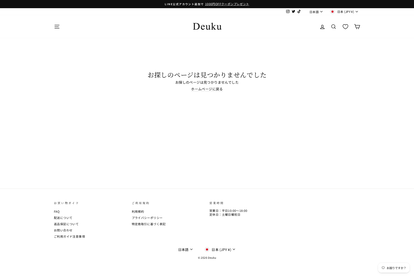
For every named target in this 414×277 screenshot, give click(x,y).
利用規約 (138, 211)
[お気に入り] (345, 26)
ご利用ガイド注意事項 (69, 236)
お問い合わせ (63, 230)
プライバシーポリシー (147, 217)
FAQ (57, 211)
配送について (63, 217)
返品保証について (66, 224)
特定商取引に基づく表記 (149, 224)
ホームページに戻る (207, 89)
